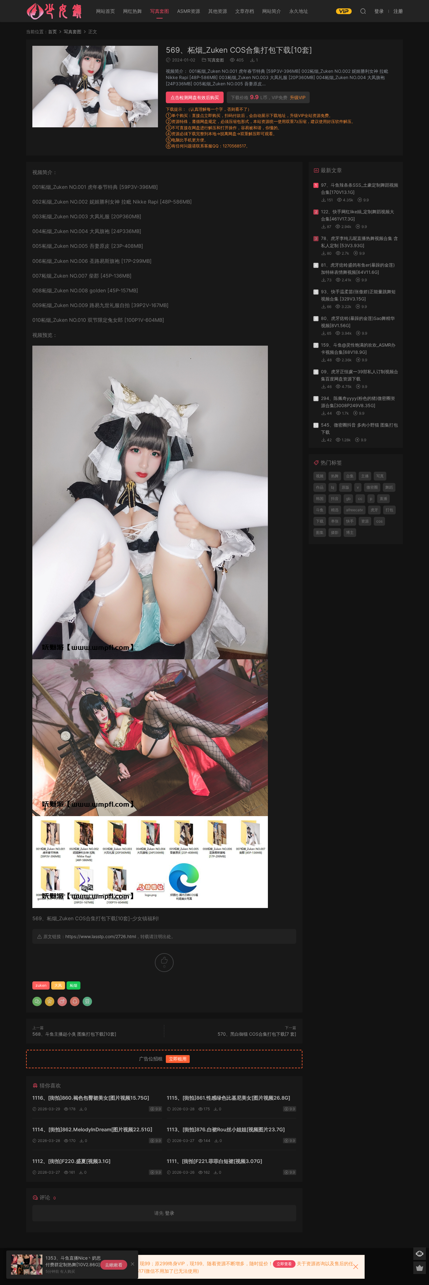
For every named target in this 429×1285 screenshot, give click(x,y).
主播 (365, 476)
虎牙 (374, 509)
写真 (380, 476)
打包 (389, 509)
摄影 (335, 532)
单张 (335, 521)
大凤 (58, 985)
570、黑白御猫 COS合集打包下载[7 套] (257, 1034)
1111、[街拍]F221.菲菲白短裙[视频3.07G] (214, 1161)
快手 (350, 521)
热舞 (335, 476)
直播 (383, 498)
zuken (40, 985)
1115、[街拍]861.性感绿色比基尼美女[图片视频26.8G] (228, 1098)
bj (332, 487)
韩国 (319, 498)
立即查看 (284, 1263)
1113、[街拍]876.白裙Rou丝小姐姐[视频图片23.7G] (226, 1129)
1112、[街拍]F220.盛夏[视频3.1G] (71, 1161)
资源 (365, 521)
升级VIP (298, 97)
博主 (350, 532)
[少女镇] (54, 11)
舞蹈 (389, 487)
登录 (169, 1213)
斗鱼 (319, 509)
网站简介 (271, 11)
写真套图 (159, 11)
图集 (319, 532)
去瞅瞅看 (113, 1264)
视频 (319, 476)
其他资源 (217, 11)
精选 (335, 509)
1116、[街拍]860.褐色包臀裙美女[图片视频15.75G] (90, 1098)
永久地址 (298, 11)
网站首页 (105, 11)
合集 (350, 476)
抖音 (335, 498)
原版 (345, 487)
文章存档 (244, 11)
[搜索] (363, 11)
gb (348, 498)
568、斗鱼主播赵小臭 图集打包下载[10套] (74, 1034)
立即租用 (178, 1058)
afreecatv (354, 509)
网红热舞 (132, 11)
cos (379, 521)
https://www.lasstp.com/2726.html (100, 936)
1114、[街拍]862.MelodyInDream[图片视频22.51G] (92, 1129)
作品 (319, 487)
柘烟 (73, 985)
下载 (319, 521)
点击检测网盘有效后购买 (195, 97)
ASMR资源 (188, 11)
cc (360, 498)
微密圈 (372, 487)
